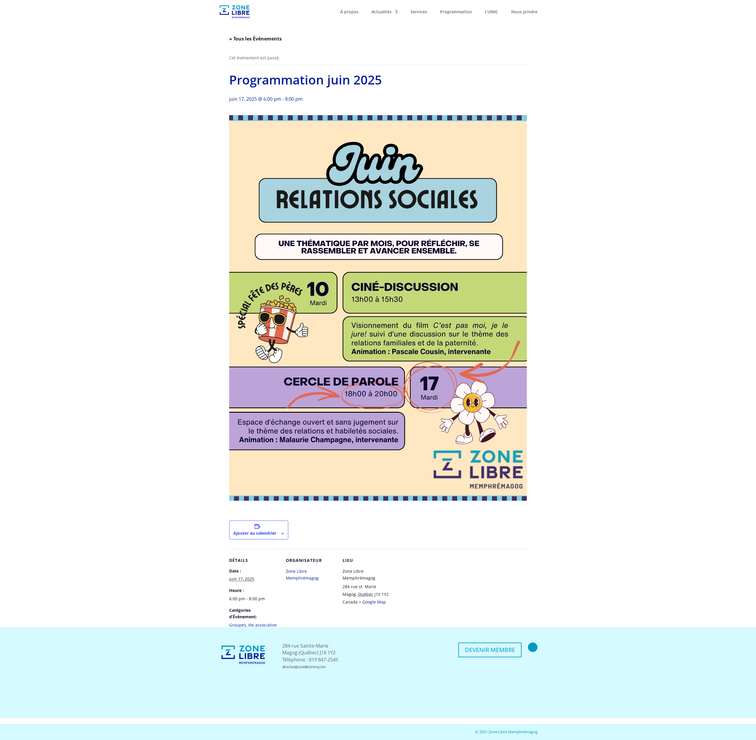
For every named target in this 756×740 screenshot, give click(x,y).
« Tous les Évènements (255, 38)
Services (418, 12)
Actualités (382, 12)
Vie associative (262, 625)
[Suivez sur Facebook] (532, 647)
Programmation (456, 12)
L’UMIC (491, 12)
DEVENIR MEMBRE (490, 650)
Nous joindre (524, 12)
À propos (349, 12)
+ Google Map (372, 602)
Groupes (237, 625)
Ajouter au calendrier (254, 533)
